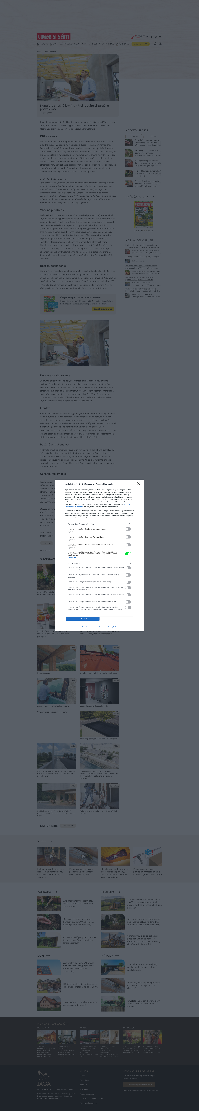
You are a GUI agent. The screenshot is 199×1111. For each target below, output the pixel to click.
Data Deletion (86, 627)
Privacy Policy (113, 627)
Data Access (99, 627)
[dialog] (99, 555)
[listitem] (99, 524)
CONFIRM (83, 619)
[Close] (139, 484)
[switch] (128, 529)
